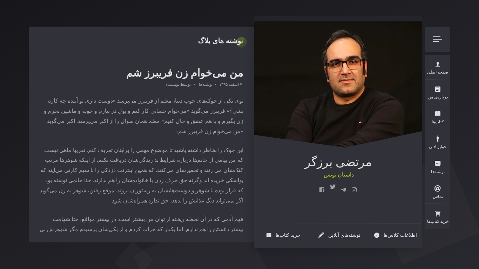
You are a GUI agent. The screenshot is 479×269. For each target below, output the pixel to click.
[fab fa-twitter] (333, 190)
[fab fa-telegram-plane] (343, 190)
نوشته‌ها (205, 84)
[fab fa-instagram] (354, 190)
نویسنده (172, 84)
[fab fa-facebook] (321, 190)
